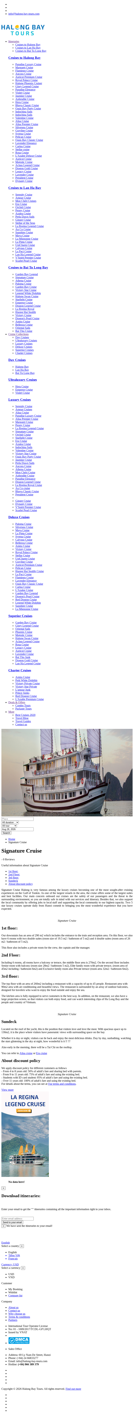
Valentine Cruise (24, 117)
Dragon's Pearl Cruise (27, 318)
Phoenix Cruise (23, 631)
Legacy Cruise (23, 171)
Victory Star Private (26, 686)
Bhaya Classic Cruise (27, 105)
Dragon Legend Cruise (28, 305)
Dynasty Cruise (23, 180)
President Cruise (24, 177)
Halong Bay (22, 366)
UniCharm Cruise (25, 245)
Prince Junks (22, 692)
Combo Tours (23, 705)
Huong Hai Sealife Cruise (29, 571)
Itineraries (13, 41)
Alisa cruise (26, 1053)
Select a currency (10, 1267)
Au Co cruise (22, 488)
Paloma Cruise (23, 283)
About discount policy (20, 883)
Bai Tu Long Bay (25, 373)
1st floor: (13, 871)
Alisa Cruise (22, 121)
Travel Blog (21, 718)
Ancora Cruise (23, 73)
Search (6, 833)
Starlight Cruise (23, 299)
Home (11, 839)
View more (7, 1089)
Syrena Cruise (23, 133)
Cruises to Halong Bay (27, 44)
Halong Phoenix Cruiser (28, 83)
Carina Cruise (23, 146)
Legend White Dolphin (28, 293)
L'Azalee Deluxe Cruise (28, 155)
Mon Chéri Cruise (25, 472)
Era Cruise (21, 204)
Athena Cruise (23, 280)
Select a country (10, 1245)
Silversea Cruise (24, 127)
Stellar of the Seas (25, 222)
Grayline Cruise (24, 130)
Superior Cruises (24, 349)
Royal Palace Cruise (26, 80)
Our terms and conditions (62, 1083)
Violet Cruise (22, 92)
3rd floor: (13, 877)
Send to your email (12, 1222)
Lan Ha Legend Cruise (28, 254)
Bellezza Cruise (24, 324)
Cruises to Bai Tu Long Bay (30, 50)
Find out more (73, 1388)
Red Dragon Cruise (26, 599)
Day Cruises (22, 337)
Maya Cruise (22, 235)
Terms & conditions (19, 1316)
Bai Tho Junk (22, 657)
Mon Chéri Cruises (25, 200)
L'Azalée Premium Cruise (29, 699)
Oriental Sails (22, 327)
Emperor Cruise (24, 302)
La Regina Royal (24, 308)
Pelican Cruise (23, 136)
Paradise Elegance (25, 89)
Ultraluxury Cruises (26, 340)
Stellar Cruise (22, 555)
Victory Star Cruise (25, 290)
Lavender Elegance (26, 143)
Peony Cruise (22, 210)
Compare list (15, 1295)
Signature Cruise (24, 277)
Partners (12, 1320)
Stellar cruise (22, 149)
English (5, 1242)
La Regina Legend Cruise (29, 226)
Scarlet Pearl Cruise (26, 260)
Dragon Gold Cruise (26, 168)
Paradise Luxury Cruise (28, 64)
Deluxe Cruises (23, 346)
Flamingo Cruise (24, 70)
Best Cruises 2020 (25, 714)
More (11, 711)
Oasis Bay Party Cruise (28, 108)
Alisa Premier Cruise (26, 124)
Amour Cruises (23, 409)
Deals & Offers (16, 702)
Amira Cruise (22, 321)
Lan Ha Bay (22, 369)
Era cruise (41, 1053)
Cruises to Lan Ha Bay (28, 47)
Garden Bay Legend (26, 274)
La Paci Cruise (23, 251)
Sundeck (13, 880)
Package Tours (23, 708)
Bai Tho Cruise (23, 331)
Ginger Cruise (23, 219)
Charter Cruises (23, 353)
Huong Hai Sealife (25, 312)
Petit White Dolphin (26, 680)
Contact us (21, 724)
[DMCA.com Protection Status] (18, 1342)
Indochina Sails (23, 111)
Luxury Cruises (23, 343)
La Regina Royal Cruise (28, 485)
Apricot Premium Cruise (28, 76)
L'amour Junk (23, 689)
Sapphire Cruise (24, 232)
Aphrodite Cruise (24, 99)
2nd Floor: (14, 874)
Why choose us (16, 1313)
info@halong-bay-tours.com (23, 13)
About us (13, 1307)
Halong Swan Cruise (26, 296)
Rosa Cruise (22, 152)
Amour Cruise (23, 197)
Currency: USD (10, 1264)
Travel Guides (23, 721)
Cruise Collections (18, 334)
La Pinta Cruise (23, 241)
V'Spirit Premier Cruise (28, 257)
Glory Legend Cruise (27, 86)
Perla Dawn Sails (24, 216)
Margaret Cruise (24, 67)
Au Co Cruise (23, 229)
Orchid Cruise (23, 207)
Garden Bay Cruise (26, 286)
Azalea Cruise (23, 213)
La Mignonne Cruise (26, 238)
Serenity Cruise (23, 194)
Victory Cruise (23, 315)
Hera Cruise (22, 102)
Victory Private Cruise (27, 683)
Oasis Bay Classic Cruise (29, 139)
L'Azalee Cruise (24, 590)
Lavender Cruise (24, 174)
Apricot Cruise (23, 158)
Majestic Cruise (23, 162)
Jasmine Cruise (23, 95)
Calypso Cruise (23, 248)
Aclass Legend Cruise (27, 165)
